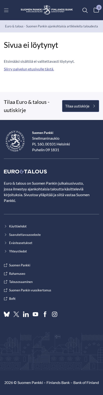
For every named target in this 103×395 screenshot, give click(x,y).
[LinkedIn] (26, 314)
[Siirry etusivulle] (47, 10)
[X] (16, 314)
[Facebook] (45, 314)
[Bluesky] (7, 314)
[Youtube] (35, 314)
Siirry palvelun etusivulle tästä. (29, 69)
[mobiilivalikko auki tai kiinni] (6, 10)
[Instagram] (54, 314)
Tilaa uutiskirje (77, 106)
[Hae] (85, 10)
